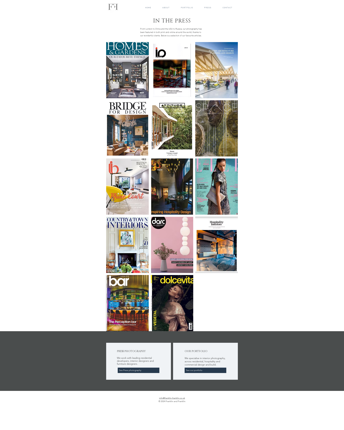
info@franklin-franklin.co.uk (172, 398)
